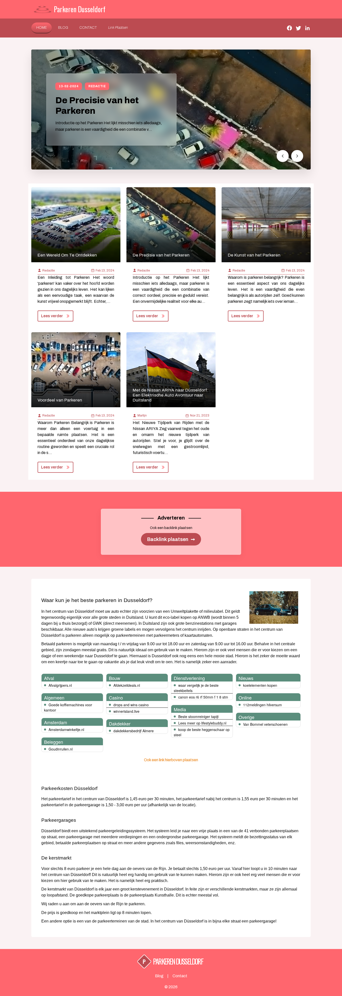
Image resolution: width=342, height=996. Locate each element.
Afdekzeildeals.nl (126, 685)
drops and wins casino (131, 704)
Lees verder (52, 316)
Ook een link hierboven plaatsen (171, 760)
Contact (88, 28)
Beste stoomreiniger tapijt (198, 716)
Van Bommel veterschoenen (265, 724)
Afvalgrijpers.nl (60, 685)
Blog (63, 28)
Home (41, 28)
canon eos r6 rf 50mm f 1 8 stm (203, 697)
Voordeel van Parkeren (60, 400)
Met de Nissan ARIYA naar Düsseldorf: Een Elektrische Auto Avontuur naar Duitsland (170, 395)
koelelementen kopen (260, 685)
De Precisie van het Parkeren (161, 255)
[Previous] (283, 156)
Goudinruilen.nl (61, 749)
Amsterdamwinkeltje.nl (66, 729)
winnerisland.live (126, 711)
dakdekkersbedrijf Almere (133, 730)
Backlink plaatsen (171, 539)
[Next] (297, 156)
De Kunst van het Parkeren (254, 255)
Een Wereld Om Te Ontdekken (67, 255)
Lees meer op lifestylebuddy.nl (202, 723)
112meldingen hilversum (262, 704)
